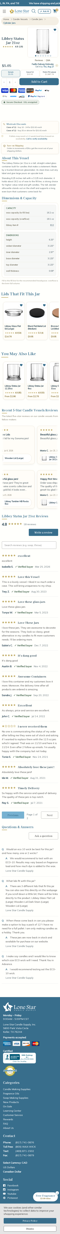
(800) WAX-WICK (25, 1146)
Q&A (48, 60)
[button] (55, 29)
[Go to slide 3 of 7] (40, 55)
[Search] (33, 11)
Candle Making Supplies (16, 1089)
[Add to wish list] (21, 305)
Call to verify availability (36, 139)
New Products (11, 1102)
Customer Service (13, 1115)
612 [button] (52, 225)
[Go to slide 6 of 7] (48, 55)
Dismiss (30, 1228)
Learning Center (12, 1110)
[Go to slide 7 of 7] (50, 55)
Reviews (39, 60)
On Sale (7, 1106)
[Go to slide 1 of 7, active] (35, 55)
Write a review (43, 532)
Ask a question (43, 836)
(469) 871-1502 (24, 1151)
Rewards (8, 1119)
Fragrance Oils (11, 1093)
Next (49, 815)
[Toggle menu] (5, 11)
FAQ (5, 1123)
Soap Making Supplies (15, 1097)
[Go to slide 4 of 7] (43, 55)
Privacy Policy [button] (30, 1220)
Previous (13, 815)
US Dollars (9, 1167)
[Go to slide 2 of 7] (38, 55)
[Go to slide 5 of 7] (45, 55)
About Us (8, 1127)
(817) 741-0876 (24, 1142)
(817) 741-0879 (24, 1155)
